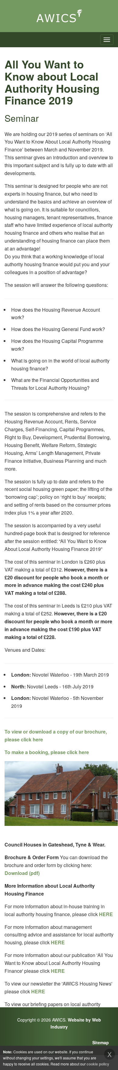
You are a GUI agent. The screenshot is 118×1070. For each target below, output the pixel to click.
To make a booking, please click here (47, 752)
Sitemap (100, 1042)
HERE (106, 914)
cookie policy (98, 1064)
